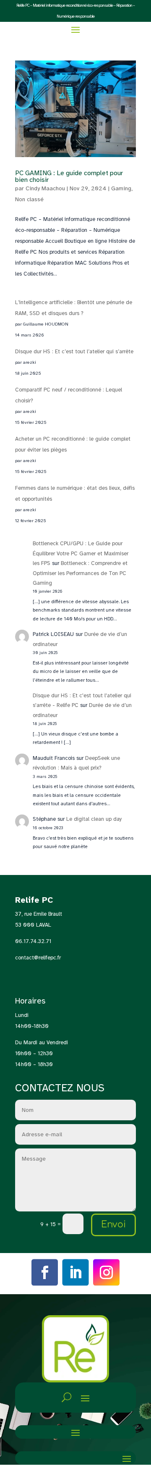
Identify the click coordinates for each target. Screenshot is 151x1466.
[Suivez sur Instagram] (106, 1272)
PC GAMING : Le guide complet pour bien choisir (69, 176)
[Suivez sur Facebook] (45, 1272)
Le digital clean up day (94, 819)
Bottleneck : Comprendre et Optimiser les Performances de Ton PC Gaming (80, 573)
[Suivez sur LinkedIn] (75, 1272)
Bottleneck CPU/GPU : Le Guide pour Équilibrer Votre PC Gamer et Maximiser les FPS (80, 553)
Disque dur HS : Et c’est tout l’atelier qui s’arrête (74, 351)
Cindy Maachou (45, 188)
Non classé (29, 199)
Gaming (121, 188)
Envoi (113, 1224)
